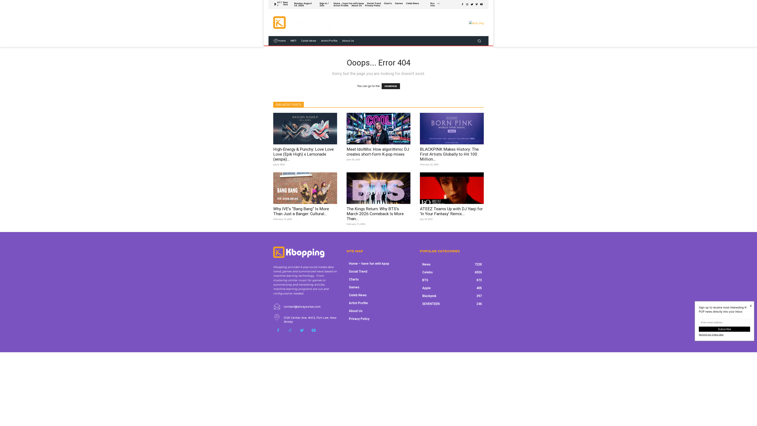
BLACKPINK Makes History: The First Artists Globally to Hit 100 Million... (449, 154)
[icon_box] (435, 5)
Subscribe (724, 329)
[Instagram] (467, 4)
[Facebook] (462, 4)
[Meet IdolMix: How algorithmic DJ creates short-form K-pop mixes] (378, 128)
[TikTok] (290, 330)
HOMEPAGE (391, 86)
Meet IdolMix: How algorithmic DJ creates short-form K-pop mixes (378, 152)
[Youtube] (481, 4)
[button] (479, 40)
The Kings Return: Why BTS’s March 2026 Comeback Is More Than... (375, 213)
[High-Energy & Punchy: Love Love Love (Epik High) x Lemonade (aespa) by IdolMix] (305, 128)
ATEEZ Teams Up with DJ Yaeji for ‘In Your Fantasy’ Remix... (451, 211)
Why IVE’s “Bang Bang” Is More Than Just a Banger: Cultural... (301, 211)
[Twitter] (472, 4)
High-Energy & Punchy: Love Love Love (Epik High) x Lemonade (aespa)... (303, 154)
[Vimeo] (476, 4)
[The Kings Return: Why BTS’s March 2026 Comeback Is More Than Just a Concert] (378, 188)
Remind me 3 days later (711, 334)
